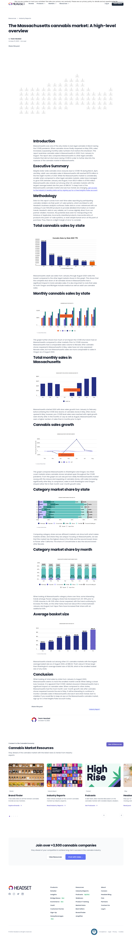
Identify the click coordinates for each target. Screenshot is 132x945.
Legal (109, 932)
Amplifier (79, 916)
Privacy (115, 932)
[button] (41, 3)
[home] (17, 3)
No (117, 1)
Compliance (102, 932)
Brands (31, 4)
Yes (114, 1)
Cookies (121, 932)
